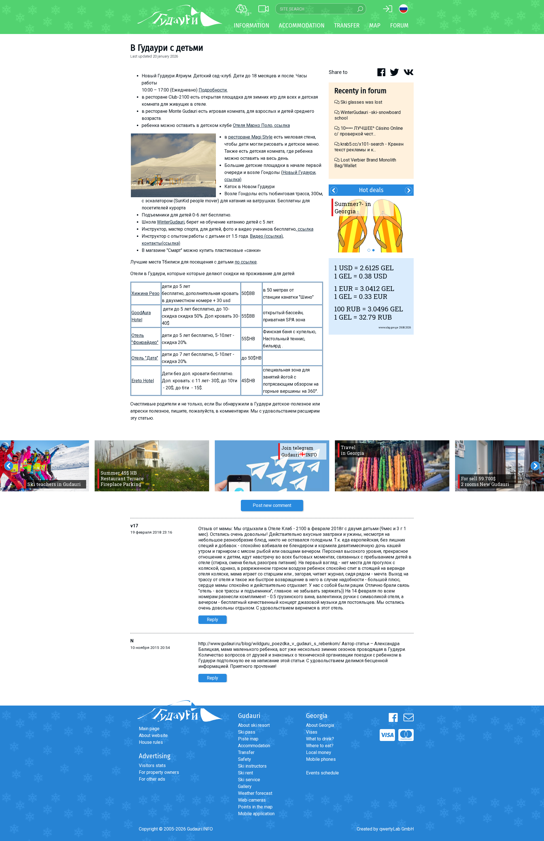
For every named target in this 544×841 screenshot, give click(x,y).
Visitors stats (152, 765)
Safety (244, 759)
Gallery (245, 786)
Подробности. (213, 90)
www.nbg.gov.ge (388, 327)
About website (153, 735)
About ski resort (254, 725)
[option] (371, 224)
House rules (151, 742)
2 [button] (373, 250)
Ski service (249, 779)
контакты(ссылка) (161, 243)
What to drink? (320, 739)
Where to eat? (319, 745)
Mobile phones (321, 759)
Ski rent (245, 773)
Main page (149, 728)
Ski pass (246, 732)
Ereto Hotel (142, 380)
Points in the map (255, 807)
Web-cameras (252, 800)
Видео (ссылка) (266, 236)
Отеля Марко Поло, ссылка (261, 125)
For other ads (152, 779)
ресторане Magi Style (250, 137)
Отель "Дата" (144, 358)
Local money (318, 752)
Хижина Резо (145, 293)
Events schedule (322, 773)
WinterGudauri (170, 222)
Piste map (248, 739)
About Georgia (320, 725)
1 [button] (368, 250)
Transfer (246, 752)
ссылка (305, 229)
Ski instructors (252, 766)
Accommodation (254, 745)
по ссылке (246, 262)
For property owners (159, 772)
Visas (311, 732)
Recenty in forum (360, 90)
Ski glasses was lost (360, 102)
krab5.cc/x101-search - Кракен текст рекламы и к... (368, 146)
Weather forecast (255, 793)
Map (375, 25)
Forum (399, 25)
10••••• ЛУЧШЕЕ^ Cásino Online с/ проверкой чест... (368, 131)
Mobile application (256, 813)
